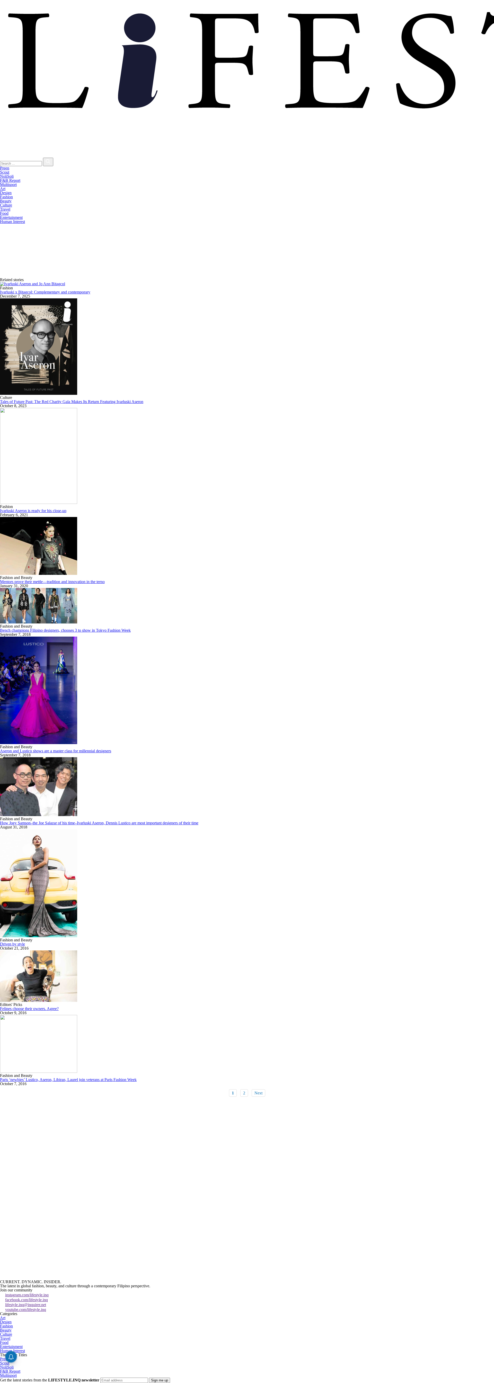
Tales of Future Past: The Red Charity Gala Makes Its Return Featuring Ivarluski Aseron (71, 401)
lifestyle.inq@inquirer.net (25, 1304)
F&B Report (10, 180)
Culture (6, 205)
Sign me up (159, 1380)
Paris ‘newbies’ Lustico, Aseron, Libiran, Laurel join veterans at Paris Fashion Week (68, 1079)
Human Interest (12, 221)
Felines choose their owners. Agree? (29, 1008)
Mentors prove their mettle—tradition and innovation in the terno (52, 581)
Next (258, 1093)
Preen (4, 168)
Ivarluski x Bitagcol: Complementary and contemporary (45, 292)
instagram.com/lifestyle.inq (27, 1295)
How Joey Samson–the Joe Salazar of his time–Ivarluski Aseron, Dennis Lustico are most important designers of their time (99, 823)
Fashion (6, 197)
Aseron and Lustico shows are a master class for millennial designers (55, 751)
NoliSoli (7, 176)
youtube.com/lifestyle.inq (25, 1309)
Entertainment (11, 217)
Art (2, 188)
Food (4, 213)
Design (6, 193)
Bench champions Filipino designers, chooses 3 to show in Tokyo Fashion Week (65, 630)
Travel (5, 209)
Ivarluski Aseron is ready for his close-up (33, 510)
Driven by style (12, 944)
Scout (4, 172)
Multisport (8, 184)
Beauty (6, 201)
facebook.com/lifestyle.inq (26, 1300)
